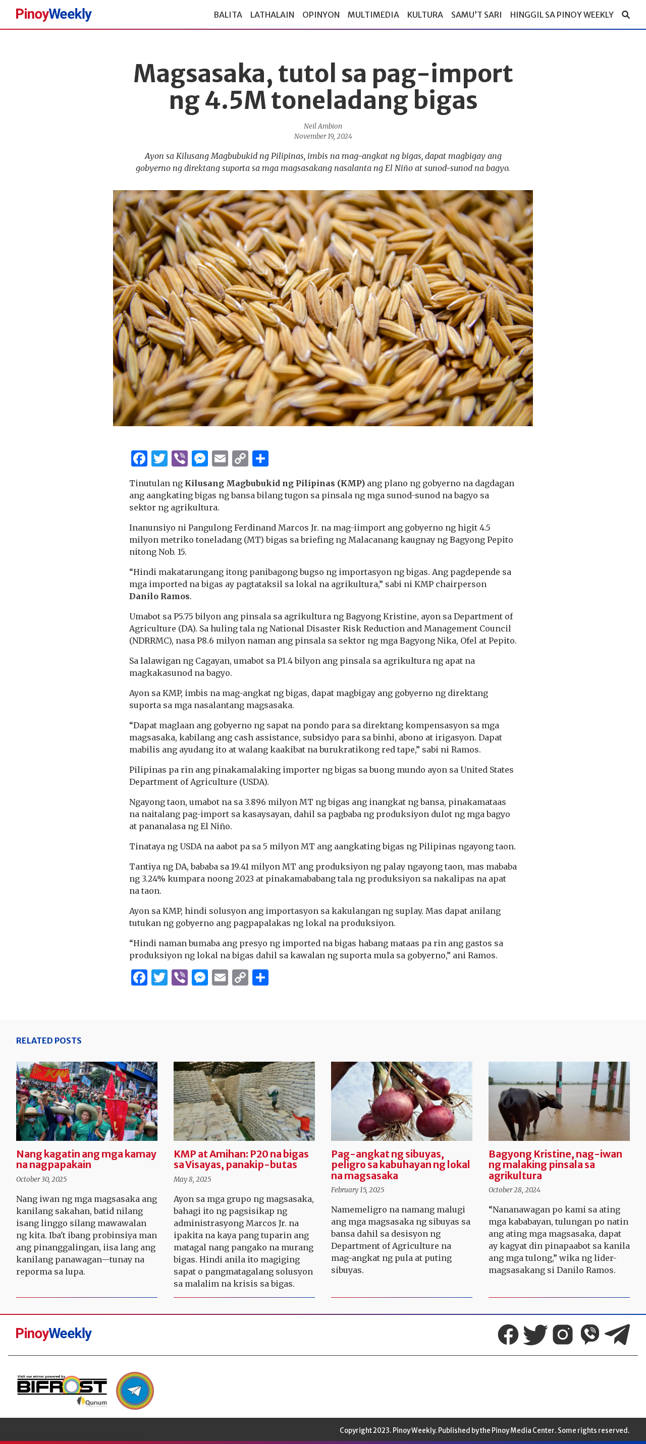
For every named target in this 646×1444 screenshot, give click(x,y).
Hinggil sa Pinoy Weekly (562, 15)
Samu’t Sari (476, 15)
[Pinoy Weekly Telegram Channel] (617, 1334)
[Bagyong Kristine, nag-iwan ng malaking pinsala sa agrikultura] (559, 1101)
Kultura (425, 15)
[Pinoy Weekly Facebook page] (508, 1334)
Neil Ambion (323, 126)
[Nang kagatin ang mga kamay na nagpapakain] (86, 1101)
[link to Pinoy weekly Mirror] (62, 1391)
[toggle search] (626, 15)
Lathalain (272, 15)
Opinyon (321, 15)
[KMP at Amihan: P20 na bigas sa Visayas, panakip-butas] (244, 1101)
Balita (227, 15)
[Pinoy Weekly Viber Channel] (590, 1334)
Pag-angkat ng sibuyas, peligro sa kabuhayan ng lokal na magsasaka (400, 1164)
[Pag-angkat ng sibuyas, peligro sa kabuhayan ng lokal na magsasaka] (401, 1101)
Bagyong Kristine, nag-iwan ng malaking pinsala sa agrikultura (555, 1164)
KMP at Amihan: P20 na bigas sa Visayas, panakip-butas (241, 1159)
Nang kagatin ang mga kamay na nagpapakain (86, 1159)
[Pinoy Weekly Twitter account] (535, 1334)
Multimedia (373, 15)
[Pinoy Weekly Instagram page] (562, 1334)
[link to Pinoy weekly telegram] (135, 1391)
